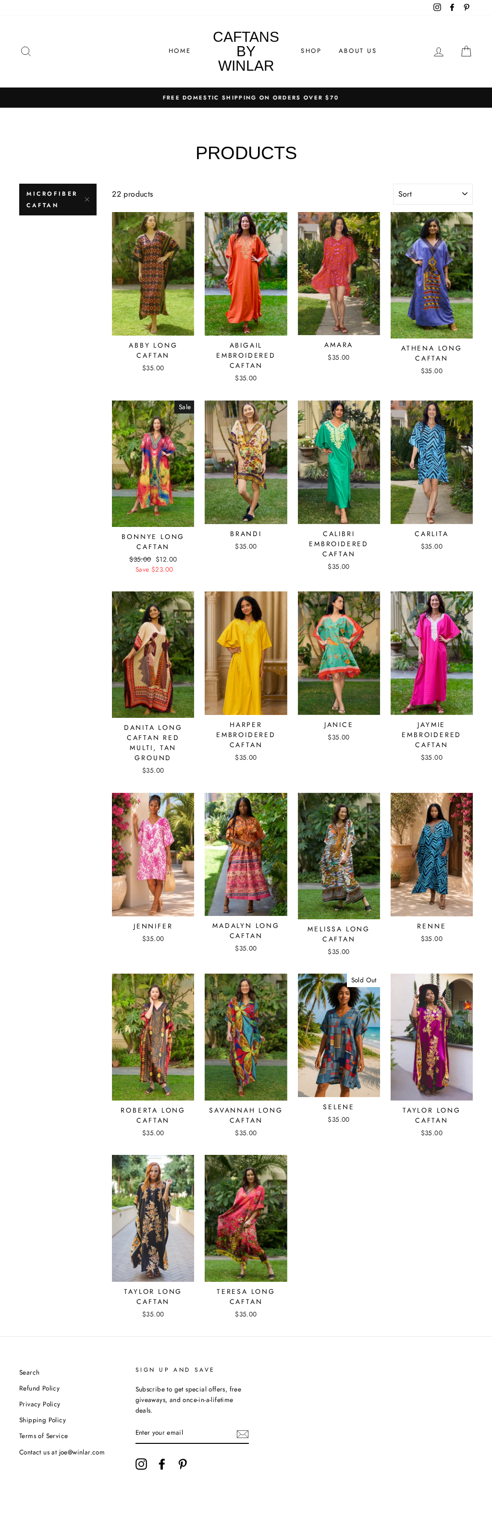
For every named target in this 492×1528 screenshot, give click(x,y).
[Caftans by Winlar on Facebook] (162, 1464)
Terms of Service (43, 1435)
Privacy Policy (40, 1404)
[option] (246, 97)
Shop (311, 50)
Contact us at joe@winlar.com (62, 1452)
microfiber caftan (52, 199)
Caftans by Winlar (246, 51)
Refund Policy (39, 1388)
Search (29, 1372)
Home (180, 50)
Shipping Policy (42, 1420)
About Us (358, 50)
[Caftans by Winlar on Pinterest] (182, 1464)
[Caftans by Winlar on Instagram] (141, 1464)
